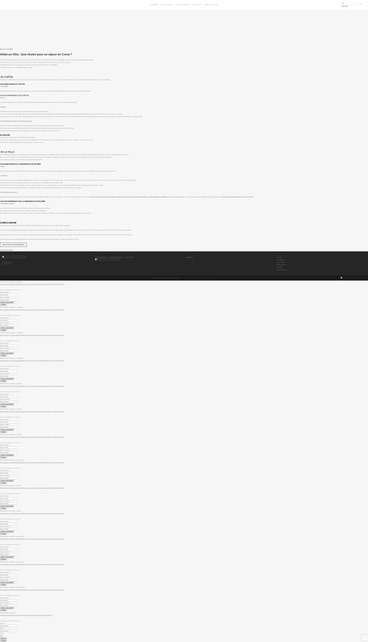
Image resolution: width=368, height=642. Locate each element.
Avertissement (208, 278)
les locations (281, 262)
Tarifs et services (282, 264)
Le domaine (280, 259)
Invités (2, 633)
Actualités (280, 267)
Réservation (344, 6)
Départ (2, 628)
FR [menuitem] (343, 3)
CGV (214, 278)
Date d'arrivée (4, 292)
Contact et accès (282, 269)
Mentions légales (184, 278)
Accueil (279, 257)
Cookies (192, 278)
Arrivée (2, 623)
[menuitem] (351, 3)
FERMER (3, 305)
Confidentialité (199, 278)
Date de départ (5, 297)
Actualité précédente (6, 250)
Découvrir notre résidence (13, 244)
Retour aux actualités (6, 49)
